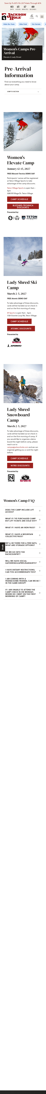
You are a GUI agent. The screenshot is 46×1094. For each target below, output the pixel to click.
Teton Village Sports (15, 188)
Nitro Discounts (20, 465)
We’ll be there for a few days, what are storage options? (21, 544)
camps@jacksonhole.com (17, 447)
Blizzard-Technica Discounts (23, 206)
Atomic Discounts (21, 328)
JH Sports (11, 313)
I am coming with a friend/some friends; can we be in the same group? (22, 580)
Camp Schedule (19, 199)
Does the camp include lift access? (19, 510)
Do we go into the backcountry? (15, 553)
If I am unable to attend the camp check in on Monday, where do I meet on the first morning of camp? (20, 592)
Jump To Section (13, 91)
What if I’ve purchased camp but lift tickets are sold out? (21, 519)
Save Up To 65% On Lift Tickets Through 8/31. (23, 3)
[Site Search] (37, 16)
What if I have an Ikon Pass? (20, 527)
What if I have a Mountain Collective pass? (19, 535)
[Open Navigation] (42, 16)
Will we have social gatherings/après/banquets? (21, 562)
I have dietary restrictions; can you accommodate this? (20, 570)
